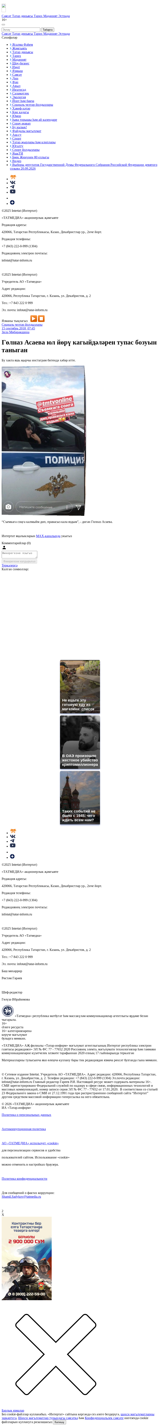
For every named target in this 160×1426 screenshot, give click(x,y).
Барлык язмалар (13, 1410)
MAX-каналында (48, 536)
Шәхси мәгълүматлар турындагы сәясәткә (48, 1418)
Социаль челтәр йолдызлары (22, 324)
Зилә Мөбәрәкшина (15, 332)
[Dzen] (12, 203)
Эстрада (64, 16)
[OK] (12, 198)
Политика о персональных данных (26, 1115)
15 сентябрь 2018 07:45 (18, 328)
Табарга (47, 29)
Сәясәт (7, 16)
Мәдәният (50, 16)
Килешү (59, 1422)
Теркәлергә (10, 565)
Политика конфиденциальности (24, 1178)
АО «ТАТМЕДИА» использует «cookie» (30, 1143)
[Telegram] (12, 187)
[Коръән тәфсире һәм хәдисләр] (13, 179)
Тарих (38, 16)
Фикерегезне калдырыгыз (19, 561)
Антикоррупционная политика (24, 1129)
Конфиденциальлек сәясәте (104, 1418)
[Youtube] (12, 192)
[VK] (12, 183)
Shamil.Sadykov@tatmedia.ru (21, 1196)
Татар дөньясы (23, 16)
